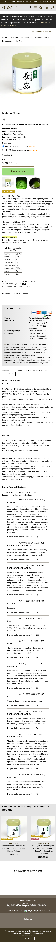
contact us (9, 374)
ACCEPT (28, 938)
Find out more (37, 934)
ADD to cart (19, 171)
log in (24, 284)
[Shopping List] (47, 7)
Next (53, 73)
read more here (28, 355)
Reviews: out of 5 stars (20, 281)
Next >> (48, 32)
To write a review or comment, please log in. (19, 493)
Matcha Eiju (13, 843)
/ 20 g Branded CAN (20, 146)
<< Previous (37, 32)
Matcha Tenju (43, 843)
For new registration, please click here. (17, 495)
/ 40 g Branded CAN (21, 150)
